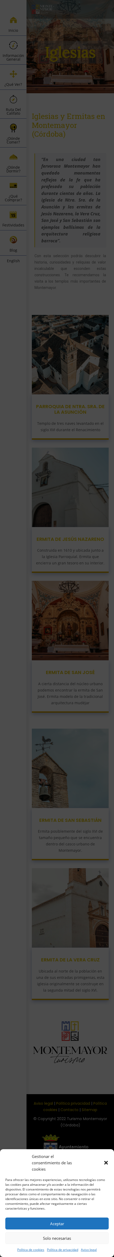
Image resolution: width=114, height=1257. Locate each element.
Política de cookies (30, 1249)
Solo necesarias (57, 1238)
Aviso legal (89, 1249)
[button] (106, 1162)
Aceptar (57, 1223)
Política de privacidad (62, 1249)
